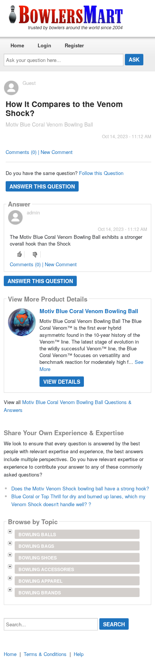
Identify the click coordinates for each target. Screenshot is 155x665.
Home (17, 45)
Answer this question (42, 186)
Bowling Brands (39, 592)
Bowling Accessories (46, 569)
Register (74, 45)
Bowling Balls (37, 534)
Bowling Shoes (37, 557)
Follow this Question (101, 172)
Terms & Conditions (45, 653)
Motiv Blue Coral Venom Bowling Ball (89, 311)
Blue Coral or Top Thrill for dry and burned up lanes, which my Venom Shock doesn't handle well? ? (78, 500)
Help (79, 653)
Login (44, 45)
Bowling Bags (36, 546)
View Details (61, 381)
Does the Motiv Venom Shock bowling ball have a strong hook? (80, 488)
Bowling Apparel (40, 581)
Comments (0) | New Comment (39, 151)
